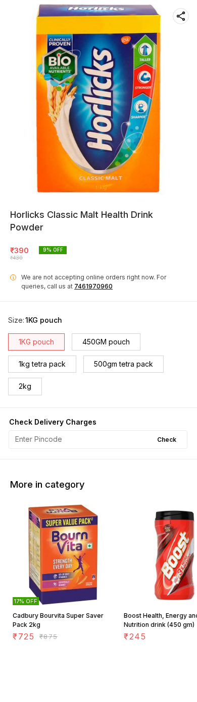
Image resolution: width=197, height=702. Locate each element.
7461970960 (93, 286)
